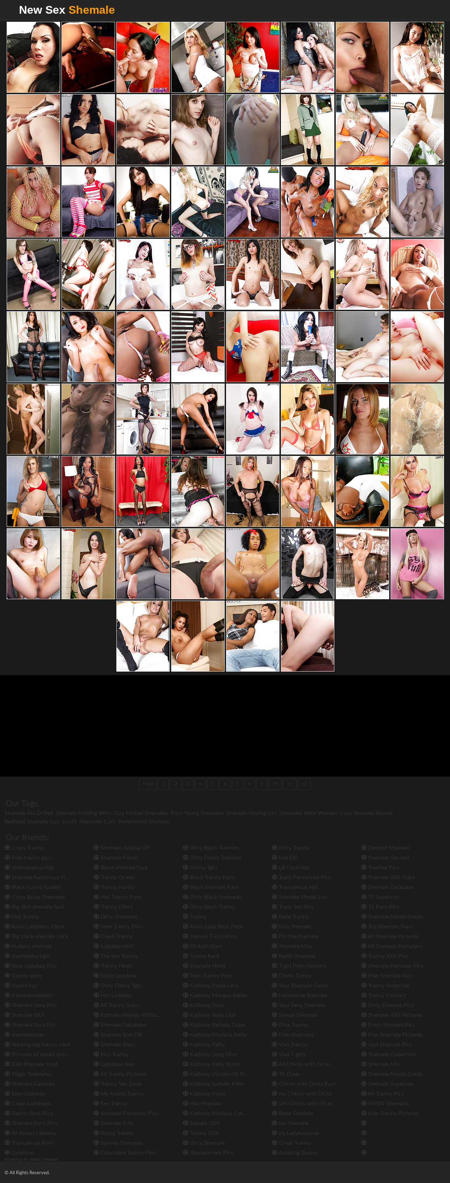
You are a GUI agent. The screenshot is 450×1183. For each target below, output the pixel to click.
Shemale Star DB (120, 1035)
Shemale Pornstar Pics (395, 966)
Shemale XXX (27, 1015)
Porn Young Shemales (197, 813)
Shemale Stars (117, 1044)
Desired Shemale (388, 848)
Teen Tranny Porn (210, 976)
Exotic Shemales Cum (88, 821)
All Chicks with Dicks (304, 1064)
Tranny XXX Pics (387, 956)
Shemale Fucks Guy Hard (41, 877)
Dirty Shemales (118, 917)
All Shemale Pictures (392, 936)
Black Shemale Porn (213, 887)
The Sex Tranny (118, 956)
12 (304, 784)
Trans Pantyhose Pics (304, 877)
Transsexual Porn (31, 1143)
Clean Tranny (116, 936)
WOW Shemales (388, 1103)
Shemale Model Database (399, 917)
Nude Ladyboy (117, 976)
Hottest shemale (31, 946)
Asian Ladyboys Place (37, 926)
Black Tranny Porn (211, 877)
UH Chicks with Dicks (305, 1103)
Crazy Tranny (27, 848)
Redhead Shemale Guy (32, 821)
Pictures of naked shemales (44, 1054)
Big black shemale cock (39, 936)
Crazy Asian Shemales (37, 897)
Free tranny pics (30, 858)
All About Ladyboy (33, 1133)
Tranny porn (25, 976)
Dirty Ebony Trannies (214, 858)
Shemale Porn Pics (33, 1123)
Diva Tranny (292, 1025)
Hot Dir (287, 858)
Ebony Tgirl (202, 867)
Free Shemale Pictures (395, 1035)
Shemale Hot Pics (210, 1153)
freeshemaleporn (31, 995)
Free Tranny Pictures (392, 1113)
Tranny (197, 917)
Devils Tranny (294, 976)
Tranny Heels (115, 966)
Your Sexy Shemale (301, 1005)
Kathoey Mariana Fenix (217, 1035)
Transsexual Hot (297, 887)
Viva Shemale (294, 926)
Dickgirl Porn (205, 946)
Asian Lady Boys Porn (215, 926)
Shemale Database (122, 1025)
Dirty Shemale (206, 1143)
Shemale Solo (116, 1123)
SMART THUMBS (44, 1160)
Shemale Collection (391, 1054)
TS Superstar (383, 897)
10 (275, 784)
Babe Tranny (293, 917)
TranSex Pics (383, 867)
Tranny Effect (116, 907)
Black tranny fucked (35, 887)
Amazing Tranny (297, 1153)
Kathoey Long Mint (212, 1054)
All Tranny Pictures (123, 1074)
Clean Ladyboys (30, 1103)
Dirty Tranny (293, 848)
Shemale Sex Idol (388, 858)
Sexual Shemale (297, 1015)
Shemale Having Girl (251, 813)
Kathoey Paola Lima (213, 985)
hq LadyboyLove (298, 1133)
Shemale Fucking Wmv (83, 813)
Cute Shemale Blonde (366, 813)
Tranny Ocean (117, 877)
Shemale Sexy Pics (33, 1005)
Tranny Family (116, 887)
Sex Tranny (113, 1103)
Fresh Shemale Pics (391, 1025)
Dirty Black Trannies (213, 848)
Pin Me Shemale (298, 936)
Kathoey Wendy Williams (131, 1015)
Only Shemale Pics (390, 1005)
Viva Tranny (292, 1044)
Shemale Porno (118, 858)
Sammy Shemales (121, 1143)
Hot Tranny (24, 917)
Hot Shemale (204, 1103)
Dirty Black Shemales (215, 897)
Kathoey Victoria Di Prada (221, 1074)
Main (148, 784)
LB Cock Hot (293, 867)
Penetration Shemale (143, 821)
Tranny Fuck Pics (31, 1113)
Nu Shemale (292, 1123)
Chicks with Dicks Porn (306, 1084)
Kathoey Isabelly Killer (216, 1084)
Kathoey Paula (207, 1094)
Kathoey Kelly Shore (214, 1064)
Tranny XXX (203, 1133)
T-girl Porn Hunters (301, 966)
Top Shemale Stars (390, 926)
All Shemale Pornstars (394, 946)
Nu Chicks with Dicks (304, 1094)
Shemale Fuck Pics (33, 1025)
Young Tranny (116, 1133)
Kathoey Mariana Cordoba (221, 1113)
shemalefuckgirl (30, 956)
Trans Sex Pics (295, 907)
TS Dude (288, 1074)
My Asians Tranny (121, 1094)
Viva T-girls (291, 1054)
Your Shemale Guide (302, 985)
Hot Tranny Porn (120, 897)
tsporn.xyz (23, 985)
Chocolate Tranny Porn (128, 1153)
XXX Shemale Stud (33, 1064)
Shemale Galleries (32, 1084)
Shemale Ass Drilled (29, 813)
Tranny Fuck (203, 956)
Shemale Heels (207, 966)
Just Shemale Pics (389, 1044)
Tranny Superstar (388, 985)
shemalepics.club (31, 867)
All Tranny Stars (119, 1005)
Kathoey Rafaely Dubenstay (223, 1025)
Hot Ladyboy (115, 995)
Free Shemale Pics (389, 976)
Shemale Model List (302, 897)
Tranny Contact (386, 995)
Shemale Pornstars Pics (128, 1113)
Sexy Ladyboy (27, 1094)
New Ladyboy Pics (33, 966)
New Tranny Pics (120, 926)
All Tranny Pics (385, 1094)
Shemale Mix (383, 1064)
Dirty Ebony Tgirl (120, 985)
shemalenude (27, 1035)
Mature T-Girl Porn (212, 936)
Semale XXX (203, 1123)
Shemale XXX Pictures (395, 1015)
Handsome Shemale (302, 995)
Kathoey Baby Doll (212, 1015)
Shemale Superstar (390, 1084)
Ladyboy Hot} (116, 946)
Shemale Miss (295, 946)
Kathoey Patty (206, 1044)
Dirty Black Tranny (211, 907)
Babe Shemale (295, 1113)
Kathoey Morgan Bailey (218, 995)
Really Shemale (296, 956)
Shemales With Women (308, 813)
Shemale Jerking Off (124, 848)
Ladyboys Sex (116, 1064)
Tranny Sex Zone (120, 1084)
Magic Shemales (30, 1074)
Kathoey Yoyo (206, 1005)
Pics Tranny (114, 1054)
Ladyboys (22, 1153)
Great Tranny (294, 1143)
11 (289, 784)
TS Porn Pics (383, 907)
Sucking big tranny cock (40, 1044)
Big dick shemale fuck (37, 907)
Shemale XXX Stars (391, 877)
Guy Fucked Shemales (141, 813)
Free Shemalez (295, 1035)
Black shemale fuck (123, 867)
